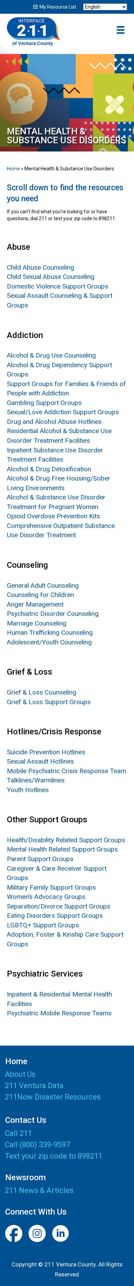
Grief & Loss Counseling (41, 692)
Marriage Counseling (36, 623)
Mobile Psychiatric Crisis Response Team (66, 771)
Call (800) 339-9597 (37, 1144)
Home (13, 168)
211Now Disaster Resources (53, 1097)
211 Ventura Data (34, 1086)
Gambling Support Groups (44, 403)
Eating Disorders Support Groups (55, 916)
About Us (20, 1075)
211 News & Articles (39, 1190)
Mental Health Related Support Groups (62, 849)
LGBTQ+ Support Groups (43, 925)
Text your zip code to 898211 (53, 1156)
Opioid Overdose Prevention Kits (53, 516)
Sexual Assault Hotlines (40, 761)
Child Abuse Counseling (40, 267)
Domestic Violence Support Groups (57, 286)
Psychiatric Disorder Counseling (53, 614)
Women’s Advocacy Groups (46, 897)
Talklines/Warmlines (36, 780)
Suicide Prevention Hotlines (46, 752)
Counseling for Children (40, 595)
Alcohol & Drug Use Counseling (51, 355)
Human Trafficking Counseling (50, 632)
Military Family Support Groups (51, 887)
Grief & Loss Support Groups (49, 702)
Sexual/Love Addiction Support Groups (63, 412)
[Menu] (120, 30)
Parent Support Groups (40, 859)
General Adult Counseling (43, 585)
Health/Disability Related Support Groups (66, 840)
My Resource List (57, 7)
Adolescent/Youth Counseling (49, 642)
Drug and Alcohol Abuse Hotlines (54, 422)
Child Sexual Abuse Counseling (50, 277)
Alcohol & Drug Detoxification (49, 469)
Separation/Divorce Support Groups (58, 906)
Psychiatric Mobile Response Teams (59, 1013)
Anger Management (35, 604)
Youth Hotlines (28, 790)
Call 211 (18, 1133)
